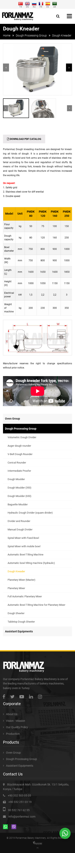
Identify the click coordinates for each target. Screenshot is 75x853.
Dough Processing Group (31, 35)
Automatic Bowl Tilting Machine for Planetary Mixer (36, 604)
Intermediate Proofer (19, 470)
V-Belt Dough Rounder (20, 454)
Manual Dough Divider (20, 529)
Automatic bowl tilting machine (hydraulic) (31, 562)
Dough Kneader (16, 571)
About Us (11, 714)
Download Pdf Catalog (25, 138)
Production (13, 733)
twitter (13, 696)
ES (47, 7)
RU (34, 7)
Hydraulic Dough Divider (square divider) (30, 512)
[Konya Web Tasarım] (37, 843)
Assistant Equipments (19, 631)
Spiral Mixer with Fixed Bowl (23, 537)
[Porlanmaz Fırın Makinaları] (18, 16)
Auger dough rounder (19, 445)
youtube (22, 696)
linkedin (32, 696)
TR (20, 7)
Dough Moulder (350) (19, 487)
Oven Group (12, 418)
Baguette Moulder (18, 504)
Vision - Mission (15, 720)
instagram (41, 696)
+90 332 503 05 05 (19, 795)
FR (41, 7)
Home (6, 35)
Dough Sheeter (16, 613)
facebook (5, 696)
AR (54, 7)
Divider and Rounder (19, 521)
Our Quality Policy (17, 727)
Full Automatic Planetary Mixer (25, 596)
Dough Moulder (16, 479)
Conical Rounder (17, 462)
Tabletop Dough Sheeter (21, 621)
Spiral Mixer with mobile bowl (24, 546)
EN (27, 7)
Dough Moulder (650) (19, 496)
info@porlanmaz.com (21, 816)
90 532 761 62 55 (19, 810)
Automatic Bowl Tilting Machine (25, 554)
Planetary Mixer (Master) (21, 579)
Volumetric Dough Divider (22, 437)
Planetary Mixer (16, 588)
